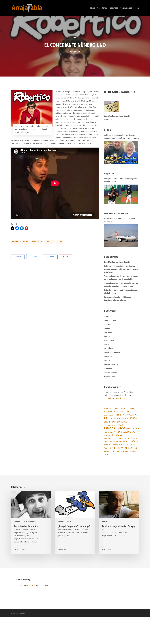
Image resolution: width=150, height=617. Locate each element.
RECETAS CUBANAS (111, 372)
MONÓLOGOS (37, 242)
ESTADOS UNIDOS (114, 428)
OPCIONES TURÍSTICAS (112, 364)
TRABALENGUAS (110, 376)
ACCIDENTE (108, 408)
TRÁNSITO (107, 451)
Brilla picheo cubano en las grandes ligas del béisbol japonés (120, 180)
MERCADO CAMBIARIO (112, 352)
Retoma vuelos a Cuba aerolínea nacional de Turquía (119, 220)
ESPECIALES (108, 336)
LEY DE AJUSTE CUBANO (114, 438)
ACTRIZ (123, 408)
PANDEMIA (115, 445)
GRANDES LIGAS (128, 432)
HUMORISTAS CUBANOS (20, 242)
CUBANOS (122, 419)
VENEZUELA (124, 451)
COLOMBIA (118, 415)
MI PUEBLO (108, 356)
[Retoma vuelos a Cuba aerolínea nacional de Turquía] (121, 235)
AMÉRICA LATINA (110, 321)
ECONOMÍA (122, 422)
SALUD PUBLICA (112, 448)
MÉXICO (126, 441)
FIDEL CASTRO (108, 432)
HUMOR (75, 38)
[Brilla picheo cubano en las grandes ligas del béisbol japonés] (121, 194)
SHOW (60, 242)
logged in (29, 586)
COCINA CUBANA (109, 415)
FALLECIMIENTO (132, 429)
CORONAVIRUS (130, 414)
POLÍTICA (121, 445)
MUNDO (107, 360)
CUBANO (116, 418)
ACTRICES (117, 408)
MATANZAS (128, 438)
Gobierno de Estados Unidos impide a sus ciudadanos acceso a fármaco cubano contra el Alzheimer (121, 137)
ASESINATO (131, 408)
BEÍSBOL (108, 411)
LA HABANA (116, 435)
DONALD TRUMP (110, 422)
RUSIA (127, 445)
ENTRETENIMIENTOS (109, 425)
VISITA (106, 454)
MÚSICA (134, 441)
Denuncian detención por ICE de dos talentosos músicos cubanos (117, 298)
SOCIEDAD (132, 448)
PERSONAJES (108, 368)
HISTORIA (107, 435)
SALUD (132, 445)
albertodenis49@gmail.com (114, 398)
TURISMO (116, 451)
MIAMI (135, 438)
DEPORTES (108, 332)
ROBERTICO (50, 242)
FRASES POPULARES (111, 340)
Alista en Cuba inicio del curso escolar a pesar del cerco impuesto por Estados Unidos (121, 277)
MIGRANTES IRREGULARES (113, 442)
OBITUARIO (107, 445)
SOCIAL (124, 448)
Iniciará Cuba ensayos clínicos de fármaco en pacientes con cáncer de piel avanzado (121, 284)
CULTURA (107, 325)
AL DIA (106, 317)
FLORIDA (117, 432)
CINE (127, 412)
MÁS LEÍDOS (108, 348)
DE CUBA (107, 329)
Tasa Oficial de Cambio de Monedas (117, 116)
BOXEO (122, 412)
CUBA (108, 418)
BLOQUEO (116, 412)
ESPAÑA (119, 425)
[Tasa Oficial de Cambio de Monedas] (122, 108)
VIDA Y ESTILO (133, 451)
